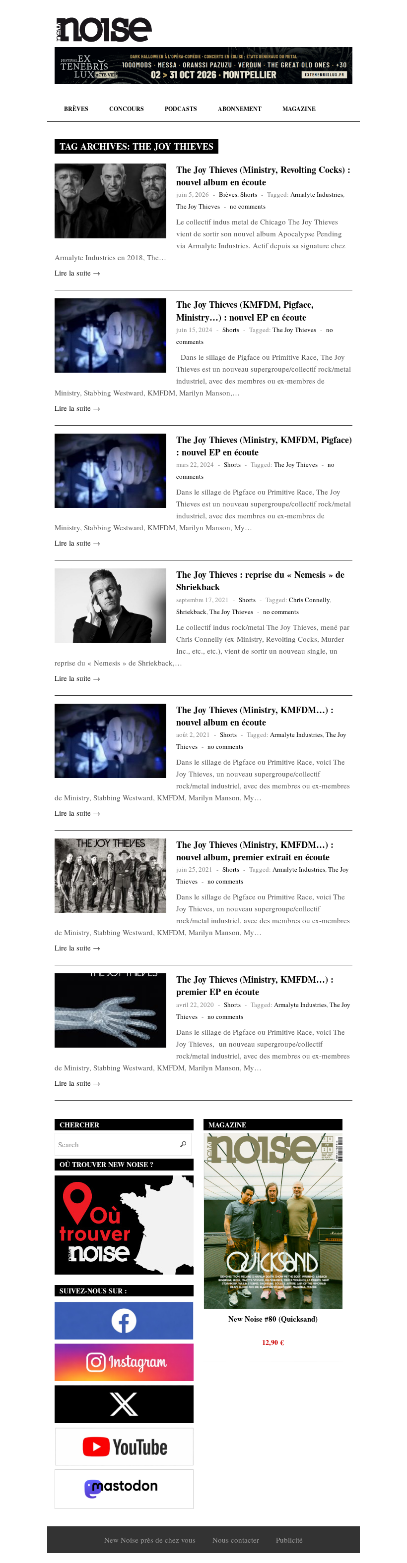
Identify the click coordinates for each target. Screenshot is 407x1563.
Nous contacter (235, 1540)
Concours (126, 109)
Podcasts (181, 109)
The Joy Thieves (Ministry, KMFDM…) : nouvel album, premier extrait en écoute (255, 850)
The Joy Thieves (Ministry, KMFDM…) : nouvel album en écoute (255, 715)
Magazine (299, 109)
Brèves (76, 109)
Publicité (289, 1540)
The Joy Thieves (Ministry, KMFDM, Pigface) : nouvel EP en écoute (264, 445)
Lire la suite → (77, 273)
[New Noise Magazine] (104, 29)
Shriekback (191, 611)
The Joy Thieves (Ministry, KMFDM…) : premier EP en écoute (255, 985)
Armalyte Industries (316, 194)
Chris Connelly (309, 599)
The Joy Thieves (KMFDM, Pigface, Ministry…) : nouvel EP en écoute (245, 310)
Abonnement (240, 109)
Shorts (248, 194)
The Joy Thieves (198, 206)
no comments (248, 206)
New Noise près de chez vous (150, 1540)
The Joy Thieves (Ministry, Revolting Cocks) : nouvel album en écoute (263, 175)
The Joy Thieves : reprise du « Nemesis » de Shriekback (260, 580)
